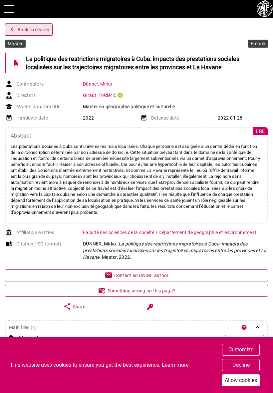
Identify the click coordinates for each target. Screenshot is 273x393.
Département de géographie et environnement (207, 232)
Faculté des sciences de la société (119, 232)
